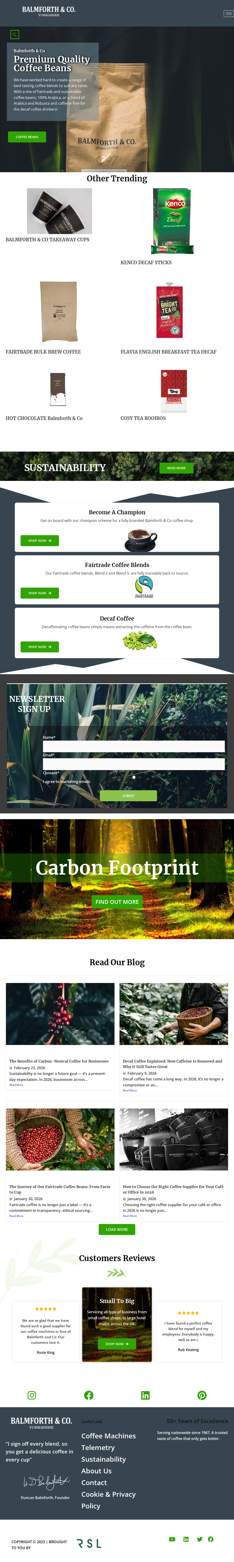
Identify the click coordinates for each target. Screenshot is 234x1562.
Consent (51, 772)
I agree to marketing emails (66, 781)
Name (49, 737)
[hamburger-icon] (229, 13)
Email (48, 755)
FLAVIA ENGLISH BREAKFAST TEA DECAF (168, 352)
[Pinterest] (202, 1395)
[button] (14, 34)
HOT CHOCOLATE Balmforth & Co (44, 418)
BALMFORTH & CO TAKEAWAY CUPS (47, 240)
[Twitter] (199, 1539)
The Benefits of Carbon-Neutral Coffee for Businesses (59, 1061)
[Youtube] (172, 1539)
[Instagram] (31, 1395)
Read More (16, 1085)
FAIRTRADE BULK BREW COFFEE (43, 352)
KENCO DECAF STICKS (146, 262)
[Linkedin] (145, 1395)
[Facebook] (88, 1395)
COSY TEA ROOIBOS (143, 418)
